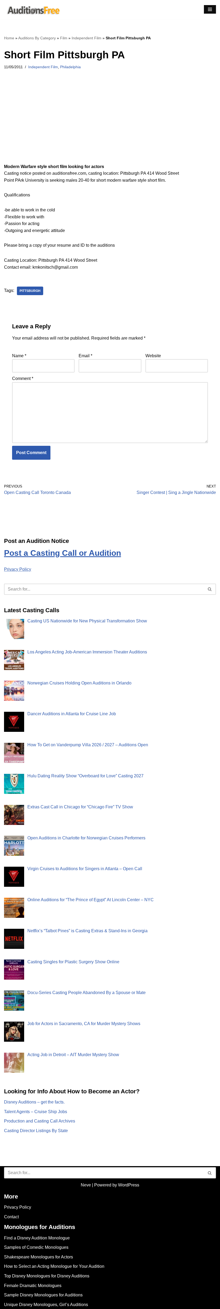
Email (85, 355)
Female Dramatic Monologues (32, 1285)
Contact (11, 1217)
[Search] (210, 589)
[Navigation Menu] (210, 9)
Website (153, 355)
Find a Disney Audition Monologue (37, 1238)
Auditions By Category (37, 38)
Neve (86, 1185)
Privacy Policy (17, 569)
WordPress (128, 1185)
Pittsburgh (30, 291)
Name (19, 355)
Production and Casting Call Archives (39, 1121)
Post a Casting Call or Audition (62, 553)
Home (9, 38)
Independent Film (86, 38)
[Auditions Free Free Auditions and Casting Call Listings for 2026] (32, 9)
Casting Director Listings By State (36, 1130)
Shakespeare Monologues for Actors (38, 1257)
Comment (22, 378)
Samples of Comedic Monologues (36, 1247)
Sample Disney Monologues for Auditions (43, 1295)
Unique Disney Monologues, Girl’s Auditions (46, 1304)
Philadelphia (70, 67)
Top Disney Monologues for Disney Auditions (46, 1276)
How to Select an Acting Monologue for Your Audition (54, 1266)
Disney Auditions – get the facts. (34, 1102)
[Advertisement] (110, 123)
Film (63, 38)
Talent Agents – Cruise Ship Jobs (35, 1111)
